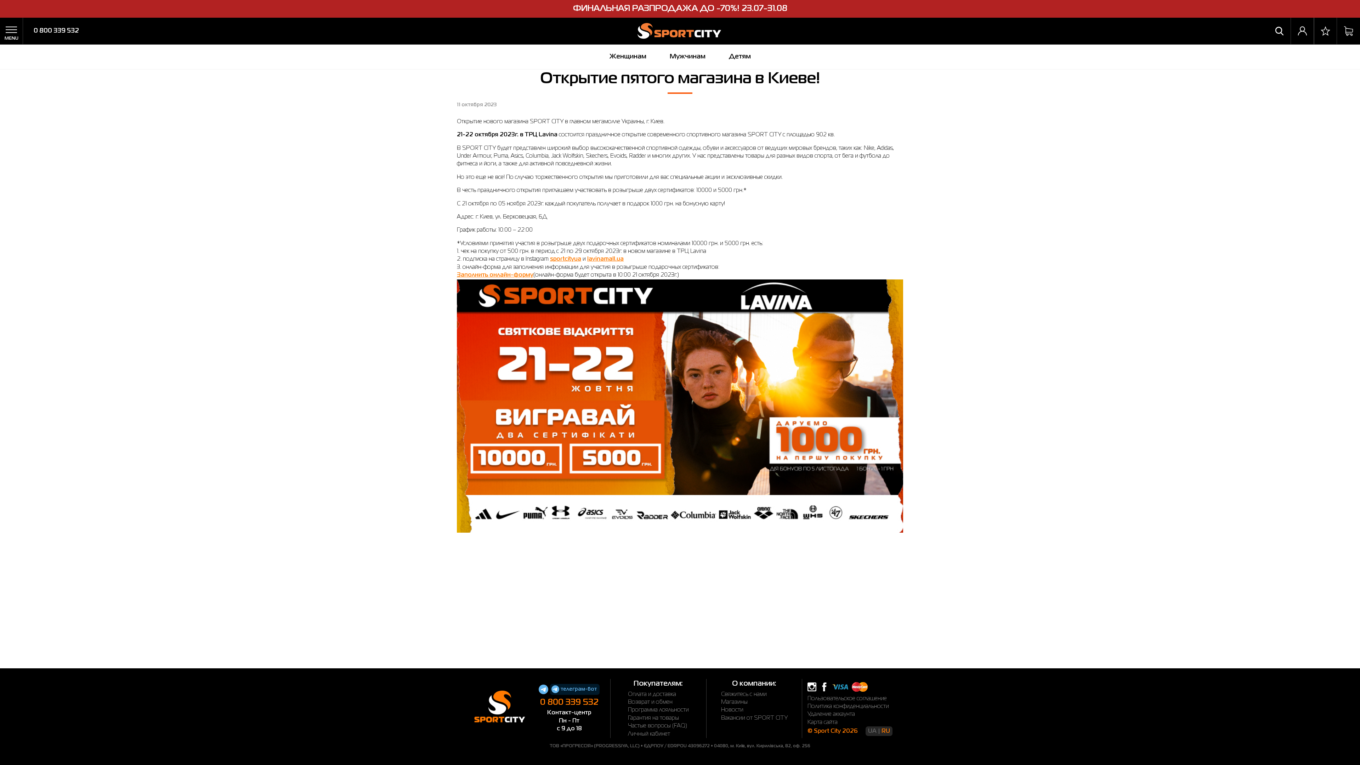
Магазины (734, 702)
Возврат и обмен (650, 702)
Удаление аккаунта (831, 714)
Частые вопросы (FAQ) (657, 726)
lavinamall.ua (605, 259)
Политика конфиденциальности (848, 706)
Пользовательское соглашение (847, 698)
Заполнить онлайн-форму (495, 275)
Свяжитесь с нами (744, 694)
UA (872, 731)
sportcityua (565, 259)
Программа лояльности (658, 710)
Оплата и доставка (652, 694)
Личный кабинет (649, 734)
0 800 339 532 (56, 31)
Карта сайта (823, 722)
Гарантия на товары (653, 718)
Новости (732, 710)
